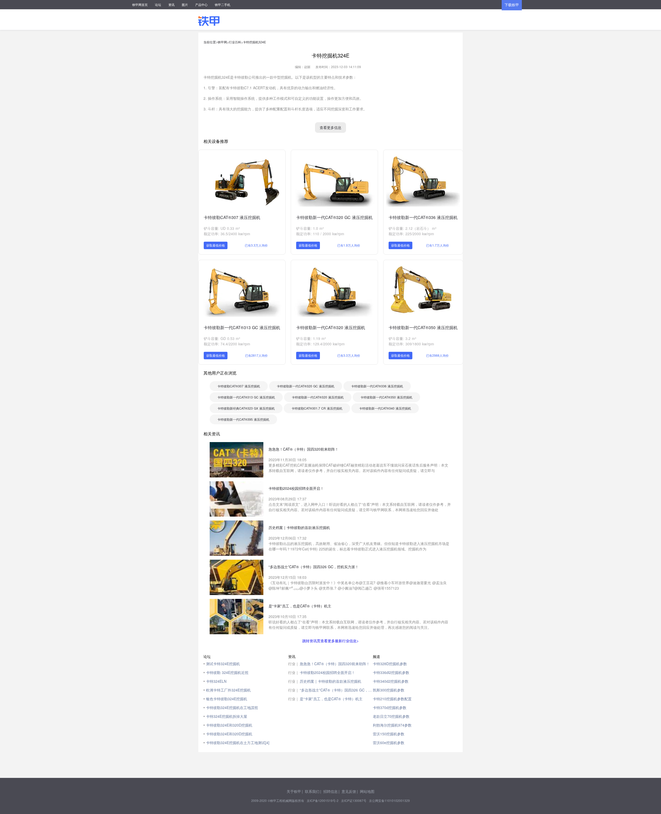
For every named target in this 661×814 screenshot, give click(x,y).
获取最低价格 (215, 245)
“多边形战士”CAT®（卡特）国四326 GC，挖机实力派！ (336, 690)
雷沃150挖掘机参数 (388, 733)
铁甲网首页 (140, 4)
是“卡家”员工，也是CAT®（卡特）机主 (331, 698)
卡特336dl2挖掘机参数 (391, 672)
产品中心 (201, 4)
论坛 (158, 4)
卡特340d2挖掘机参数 (390, 681)
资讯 (171, 4)
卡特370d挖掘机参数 (389, 707)
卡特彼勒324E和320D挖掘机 (229, 725)
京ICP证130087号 (353, 800)
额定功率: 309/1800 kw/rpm (411, 343)
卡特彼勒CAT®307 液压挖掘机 (232, 217)
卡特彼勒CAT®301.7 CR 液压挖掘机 (317, 408)
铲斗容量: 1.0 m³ (310, 228)
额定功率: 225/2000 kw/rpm (411, 233)
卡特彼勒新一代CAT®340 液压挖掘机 (385, 408)
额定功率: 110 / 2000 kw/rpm (320, 233)
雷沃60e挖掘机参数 (388, 742)
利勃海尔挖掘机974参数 (392, 725)
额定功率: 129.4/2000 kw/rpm (320, 343)
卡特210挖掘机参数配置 (392, 698)
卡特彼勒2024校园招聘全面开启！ (327, 672)
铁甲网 (222, 42)
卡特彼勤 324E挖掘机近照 (227, 672)
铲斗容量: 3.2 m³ (402, 338)
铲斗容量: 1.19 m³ (311, 338)
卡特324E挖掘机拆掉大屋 (226, 716)
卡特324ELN (216, 681)
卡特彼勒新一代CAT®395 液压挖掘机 (243, 419)
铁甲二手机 (222, 4)
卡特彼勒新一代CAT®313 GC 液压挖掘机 (242, 327)
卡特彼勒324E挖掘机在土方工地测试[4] (237, 742)
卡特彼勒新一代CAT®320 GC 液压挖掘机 (334, 217)
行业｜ (293, 663)
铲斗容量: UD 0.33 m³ (222, 228)
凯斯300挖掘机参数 (388, 690)
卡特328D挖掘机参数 (390, 663)
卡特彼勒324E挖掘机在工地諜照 (232, 707)
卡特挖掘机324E (254, 42)
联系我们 (312, 791)
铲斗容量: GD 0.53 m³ (222, 338)
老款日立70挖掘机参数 (391, 716)
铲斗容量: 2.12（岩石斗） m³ (412, 228)
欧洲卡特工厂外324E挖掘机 (228, 690)
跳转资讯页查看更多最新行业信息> (330, 640)
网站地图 (367, 791)
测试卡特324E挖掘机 (223, 663)
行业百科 (235, 42)
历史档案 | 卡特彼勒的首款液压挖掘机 (330, 681)
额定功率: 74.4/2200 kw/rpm (227, 343)
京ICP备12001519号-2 (323, 800)
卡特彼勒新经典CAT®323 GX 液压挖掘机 (246, 408)
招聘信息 (330, 791)
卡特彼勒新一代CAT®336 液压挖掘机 (423, 217)
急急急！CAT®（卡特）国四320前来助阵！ (335, 663)
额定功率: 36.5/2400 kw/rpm (227, 233)
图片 (185, 4)
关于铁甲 (294, 791)
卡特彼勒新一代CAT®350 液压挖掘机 (423, 327)
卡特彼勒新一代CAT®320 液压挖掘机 (330, 327)
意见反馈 (349, 791)
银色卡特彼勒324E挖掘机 (226, 698)
